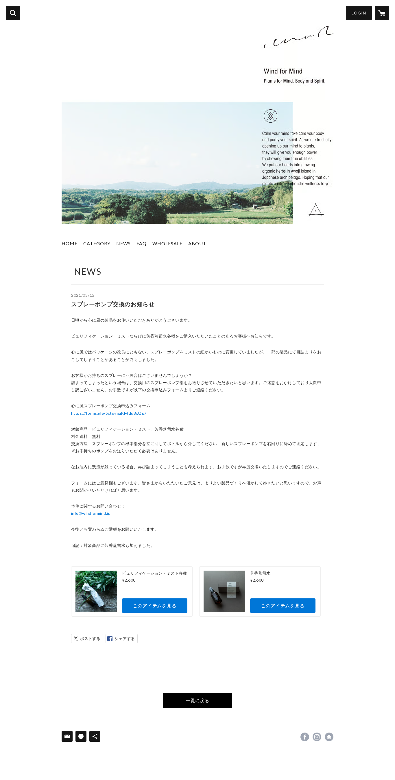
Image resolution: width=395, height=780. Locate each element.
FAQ (141, 243)
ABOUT (197, 243)
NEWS (123, 243)
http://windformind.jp (329, 737)
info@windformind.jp (90, 513)
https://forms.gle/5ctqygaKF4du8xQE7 (109, 413)
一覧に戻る (197, 700)
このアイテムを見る (154, 605)
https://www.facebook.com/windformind (304, 737)
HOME (69, 243)
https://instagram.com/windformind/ (317, 737)
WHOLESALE (167, 243)
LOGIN (359, 12)
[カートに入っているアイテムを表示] (382, 13)
